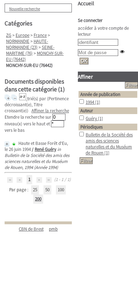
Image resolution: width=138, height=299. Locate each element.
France (40, 35)
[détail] (7, 144)
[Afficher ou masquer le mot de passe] (122, 51)
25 (35, 190)
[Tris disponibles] (23, 99)
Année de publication (100, 94)
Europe (22, 35)
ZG (8, 35)
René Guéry (45, 149)
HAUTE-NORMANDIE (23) (27, 44)
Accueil (86, 3)
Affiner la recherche (50, 111)
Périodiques (91, 127)
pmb (53, 229)
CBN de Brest (31, 229)
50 (47, 190)
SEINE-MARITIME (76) (30, 50)
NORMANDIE (17, 41)
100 (61, 190)
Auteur (86, 111)
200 (38, 199)
